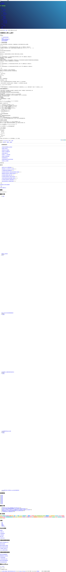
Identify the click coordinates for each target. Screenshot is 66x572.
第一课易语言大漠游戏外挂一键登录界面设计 (8, 179)
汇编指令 (8, 142)
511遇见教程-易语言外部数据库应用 (7, 170)
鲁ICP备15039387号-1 (13, 571)
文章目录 (2, 35)
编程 (6, 30)
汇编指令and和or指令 (5, 148)
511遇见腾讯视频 (2, 533)
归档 (2, 523)
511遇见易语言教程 (2, 557)
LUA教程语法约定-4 (10, 511)
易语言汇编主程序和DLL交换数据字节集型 (8, 181)
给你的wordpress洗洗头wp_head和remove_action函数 (23, 509)
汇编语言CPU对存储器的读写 (6, 151)
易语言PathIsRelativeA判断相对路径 (6, 167)
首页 (4, 30)
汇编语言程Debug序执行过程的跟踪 (5, 184)
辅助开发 (4, 10)
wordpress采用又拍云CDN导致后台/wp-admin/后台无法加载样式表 (10, 490)
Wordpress (24, 571)
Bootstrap (20, 571)
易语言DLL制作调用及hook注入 (4, 542)
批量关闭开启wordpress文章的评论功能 (18, 510)
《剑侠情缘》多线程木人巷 (3, 548)
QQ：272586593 (2, 566)
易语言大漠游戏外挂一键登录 (4, 545)
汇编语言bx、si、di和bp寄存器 (6, 154)
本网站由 (38, 571)
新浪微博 (1, 530)
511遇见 (2, 3)
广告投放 (8, 571)
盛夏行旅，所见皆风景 (5, 253)
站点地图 (5, 571)
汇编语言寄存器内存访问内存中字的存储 (7, 159)
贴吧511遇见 (1, 536)
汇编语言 (11, 142)
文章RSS (3, 525)
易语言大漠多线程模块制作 (3, 554)
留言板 (2, 524)
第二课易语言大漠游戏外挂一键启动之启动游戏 (8, 176)
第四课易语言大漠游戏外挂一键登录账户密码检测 (8, 173)
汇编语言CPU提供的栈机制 (5, 156)
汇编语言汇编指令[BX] (5, 153)
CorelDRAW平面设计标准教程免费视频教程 (20, 508)
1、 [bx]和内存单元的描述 (5, 37)
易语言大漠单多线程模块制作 (4, 560)
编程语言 (4, 9)
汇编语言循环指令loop (5, 157)
